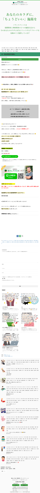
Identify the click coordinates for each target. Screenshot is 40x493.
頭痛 (28, 241)
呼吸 (21, 240)
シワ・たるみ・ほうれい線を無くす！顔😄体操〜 (16, 432)
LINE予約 (20, 59)
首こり (33, 241)
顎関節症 (31, 241)
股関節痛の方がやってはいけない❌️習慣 (14, 422)
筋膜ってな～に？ (7, 354)
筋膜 (34, 240)
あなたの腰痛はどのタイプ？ (7, 327)
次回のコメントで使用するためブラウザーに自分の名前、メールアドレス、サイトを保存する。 (17, 276)
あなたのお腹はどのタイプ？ (12, 442)
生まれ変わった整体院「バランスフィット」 (15, 363)
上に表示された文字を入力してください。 (8, 280)
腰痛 (12, 241)
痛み (29, 240)
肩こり (11, 241)
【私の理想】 (9, 373)
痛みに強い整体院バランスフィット (20, 478)
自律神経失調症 (21, 241)
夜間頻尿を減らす (9, 452)
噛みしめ (23, 240)
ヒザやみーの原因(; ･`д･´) (8, 356)
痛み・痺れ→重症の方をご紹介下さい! (14, 382)
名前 (3, 264)
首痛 (35, 241)
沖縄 (27, 240)
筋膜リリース (4, 241)
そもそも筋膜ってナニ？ (11, 404)
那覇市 (27, 241)
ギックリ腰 (4, 240)
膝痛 (15, 241)
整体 (25, 240)
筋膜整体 (8, 241)
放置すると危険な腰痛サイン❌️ (12, 462)
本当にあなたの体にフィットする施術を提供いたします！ (20, 479)
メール (3, 268)
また (22, 307)
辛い (24, 241)
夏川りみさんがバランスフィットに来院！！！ (15, 412)
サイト (3, 272)
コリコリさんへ (24, 327)
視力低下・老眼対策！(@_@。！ (8, 347)
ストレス (7, 240)
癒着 (30, 240)
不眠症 (15, 240)
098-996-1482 (7, 153)
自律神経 (17, 241)
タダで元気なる (5, 307)
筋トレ (33, 240)
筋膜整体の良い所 (9, 394)
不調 (17, 240)
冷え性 (19, 240)
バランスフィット (11, 240)
